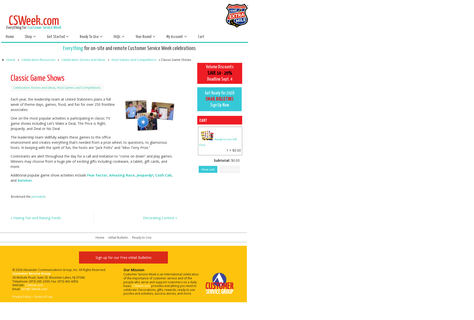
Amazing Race (122, 175)
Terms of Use (43, 297)
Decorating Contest (160, 217)
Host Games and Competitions (134, 60)
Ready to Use (142, 237)
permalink (38, 196)
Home (10, 60)
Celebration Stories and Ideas (83, 60)
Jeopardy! (145, 175)
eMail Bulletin (118, 237)
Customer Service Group (31, 273)
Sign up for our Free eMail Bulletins (124, 257)
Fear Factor (97, 175)
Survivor (25, 180)
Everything (73, 48)
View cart (208, 169)
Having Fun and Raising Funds (36, 217)
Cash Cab (163, 175)
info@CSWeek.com (34, 289)
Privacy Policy (21, 297)
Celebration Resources (38, 60)
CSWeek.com (34, 285)
